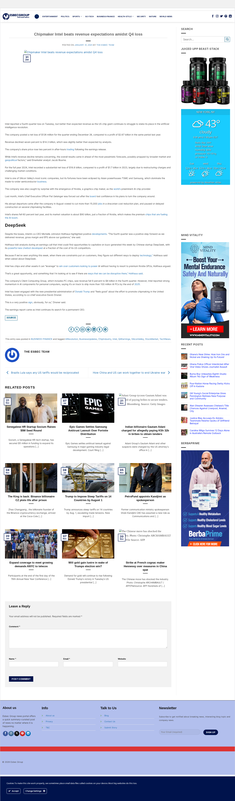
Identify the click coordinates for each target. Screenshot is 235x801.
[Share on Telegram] (105, 329)
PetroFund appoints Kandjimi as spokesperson (145, 498)
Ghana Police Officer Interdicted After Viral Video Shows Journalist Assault (209, 365)
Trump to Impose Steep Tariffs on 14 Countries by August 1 (88, 498)
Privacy (49, 721)
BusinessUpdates (88, 339)
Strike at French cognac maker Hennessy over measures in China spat (145, 566)
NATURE (152, 16)
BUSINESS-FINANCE (106, 16)
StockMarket (151, 339)
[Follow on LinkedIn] (230, 16)
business (41, 181)
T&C (48, 727)
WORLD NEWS (166, 16)
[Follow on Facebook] (212, 16)
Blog (106, 715)
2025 (137, 284)
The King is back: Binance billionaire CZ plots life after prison (31, 498)
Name (12, 659)
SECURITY (141, 16)
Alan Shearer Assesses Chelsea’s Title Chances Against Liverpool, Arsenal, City (209, 408)
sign (30, 302)
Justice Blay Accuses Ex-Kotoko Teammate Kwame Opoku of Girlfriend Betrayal (209, 421)
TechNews (165, 339)
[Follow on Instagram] (217, 16)
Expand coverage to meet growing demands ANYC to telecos (31, 564)
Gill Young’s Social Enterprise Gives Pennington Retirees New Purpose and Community (208, 396)
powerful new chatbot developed (25, 248)
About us (50, 715)
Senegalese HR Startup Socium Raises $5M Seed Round (31, 428)
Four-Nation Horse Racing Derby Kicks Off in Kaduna (210, 385)
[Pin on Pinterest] (88, 329)
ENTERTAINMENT (50, 16)
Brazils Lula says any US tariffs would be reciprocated (44, 372)
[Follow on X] (17, 733)
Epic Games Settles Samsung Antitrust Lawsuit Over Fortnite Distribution (88, 430)
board (93, 196)
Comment (14, 626)
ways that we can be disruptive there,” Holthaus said (115, 273)
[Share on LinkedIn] (94, 329)
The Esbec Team (105, 45)
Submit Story (110, 727)
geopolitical (11, 160)
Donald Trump (82, 291)
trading (70, 149)
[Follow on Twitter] (221, 16)
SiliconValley (137, 339)
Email (66, 659)
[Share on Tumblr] (99, 329)
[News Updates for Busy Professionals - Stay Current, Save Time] (16, 16)
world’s (117, 189)
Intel (115, 339)
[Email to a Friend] (82, 329)
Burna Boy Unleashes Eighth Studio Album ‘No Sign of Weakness (208, 375)
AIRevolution (71, 339)
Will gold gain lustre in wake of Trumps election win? (88, 564)
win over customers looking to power (78, 266)
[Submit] (227, 39)
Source (11, 317)
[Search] (37, 16)
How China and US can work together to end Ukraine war (129, 372)
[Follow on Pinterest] (225, 16)
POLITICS (65, 16)
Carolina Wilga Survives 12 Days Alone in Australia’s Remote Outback (210, 431)
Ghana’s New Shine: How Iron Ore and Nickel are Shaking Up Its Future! (209, 355)
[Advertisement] (205, 209)
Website (122, 659)
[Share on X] (77, 329)
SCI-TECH (89, 16)
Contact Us (109, 721)
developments (99, 234)
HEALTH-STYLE (125, 16)
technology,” (146, 255)
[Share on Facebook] (71, 329)
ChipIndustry (104, 339)
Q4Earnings (124, 339)
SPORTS (76, 16)
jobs (100, 203)
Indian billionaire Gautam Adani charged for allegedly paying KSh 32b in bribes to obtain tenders (145, 430)
